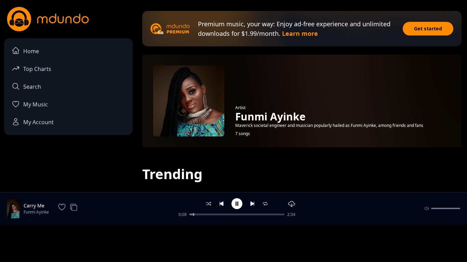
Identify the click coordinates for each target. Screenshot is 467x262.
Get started (428, 28)
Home (31, 51)
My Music (35, 104)
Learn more (300, 33)
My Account (38, 122)
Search (32, 86)
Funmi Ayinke (36, 212)
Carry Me (34, 205)
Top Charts (37, 69)
